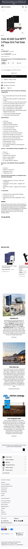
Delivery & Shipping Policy (6, 486)
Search (2, 495)
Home (2, 35)
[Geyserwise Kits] (14, 305)
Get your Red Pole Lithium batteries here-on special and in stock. (14, 2)
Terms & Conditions (5, 484)
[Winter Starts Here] (14, 353)
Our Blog (3, 508)
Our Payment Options (6, 500)
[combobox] (14, 10)
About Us (3, 482)
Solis (8, 247)
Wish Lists (3, 512)
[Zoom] (22, 32)
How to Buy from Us (5, 502)
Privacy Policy (4, 488)
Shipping (9, 70)
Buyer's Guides (4, 504)
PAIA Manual (4, 490)
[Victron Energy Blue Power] (14, 405)
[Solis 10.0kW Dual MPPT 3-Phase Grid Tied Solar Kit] (9, 261)
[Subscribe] (24, 449)
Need (3, 1)
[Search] (25, 10)
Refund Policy (4, 491)
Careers (3, 493)
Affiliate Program (5, 506)
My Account (3, 514)
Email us (12, 1)
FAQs (2, 510)
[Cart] (22, 7)
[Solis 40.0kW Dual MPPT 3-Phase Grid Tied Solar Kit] (9, 231)
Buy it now (14, 76)
